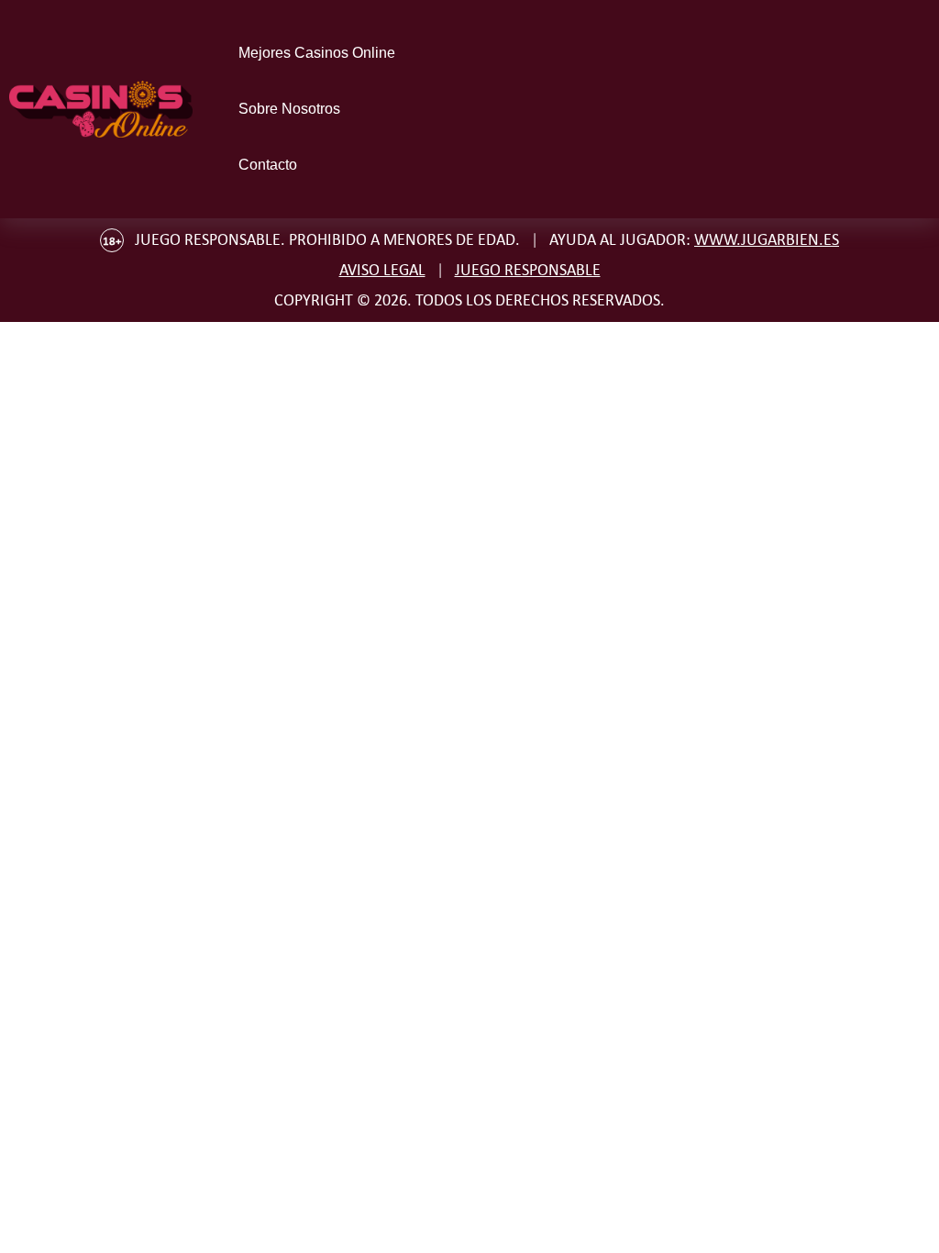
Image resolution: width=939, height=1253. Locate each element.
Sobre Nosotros (289, 108)
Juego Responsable (528, 270)
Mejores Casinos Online (316, 53)
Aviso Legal (382, 270)
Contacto (267, 164)
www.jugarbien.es (766, 239)
